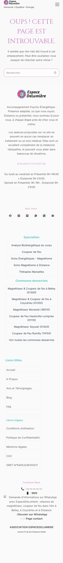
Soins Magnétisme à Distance (32, 265)
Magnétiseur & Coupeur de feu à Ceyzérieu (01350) (31, 301)
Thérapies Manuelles (31, 271)
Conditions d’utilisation (20, 428)
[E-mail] (53, 216)
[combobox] (27, 73)
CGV (9, 456)
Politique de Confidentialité (23, 437)
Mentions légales (16, 446)
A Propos (12, 379)
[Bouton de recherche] (55, 73)
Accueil (10, 369)
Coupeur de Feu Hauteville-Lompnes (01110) (31, 318)
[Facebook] (10, 216)
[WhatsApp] (36, 216)
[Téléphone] (44, 216)
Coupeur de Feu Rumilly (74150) (31, 333)
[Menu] (57, 4)
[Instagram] (19, 216)
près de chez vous (43, 119)
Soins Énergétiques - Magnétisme (31, 258)
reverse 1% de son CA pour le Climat (31, 532)
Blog (9, 397)
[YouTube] (27, 216)
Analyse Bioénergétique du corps (31, 245)
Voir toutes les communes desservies (31, 340)
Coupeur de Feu (31, 251)
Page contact (34, 518)
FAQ (8, 406)
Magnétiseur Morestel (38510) (31, 309)
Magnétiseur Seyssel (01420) (31, 326)
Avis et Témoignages (19, 388)
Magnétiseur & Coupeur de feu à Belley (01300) (31, 290)
